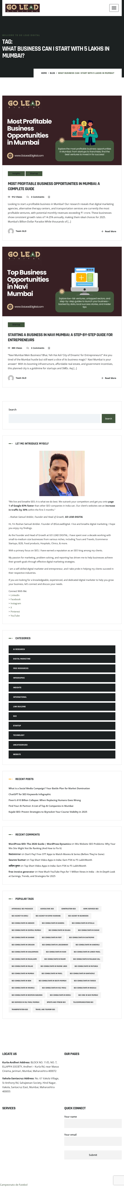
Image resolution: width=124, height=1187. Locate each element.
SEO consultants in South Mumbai (52, 981)
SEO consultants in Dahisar (23, 937)
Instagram (16, 603)
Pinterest (15, 611)
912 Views (17, 196)
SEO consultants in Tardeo (85, 981)
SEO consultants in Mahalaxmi (24, 959)
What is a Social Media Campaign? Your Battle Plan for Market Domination (49, 788)
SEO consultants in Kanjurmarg (25, 952)
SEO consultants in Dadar (88, 930)
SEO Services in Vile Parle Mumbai (25, 1002)
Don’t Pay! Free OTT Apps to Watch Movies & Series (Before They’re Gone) (64, 854)
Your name (70, 1116)
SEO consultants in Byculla (83, 923)
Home (44, 73)
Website (17, 754)
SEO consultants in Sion (21, 981)
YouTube (15, 615)
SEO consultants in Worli (60, 995)
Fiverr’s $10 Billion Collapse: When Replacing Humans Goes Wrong (45, 800)
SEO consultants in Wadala (85, 988)
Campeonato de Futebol (14, 1184)
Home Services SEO (90, 909)
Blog (52, 73)
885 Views (17, 348)
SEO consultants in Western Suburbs (27, 995)
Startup (34, 173)
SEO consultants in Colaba (59, 930)
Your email (70, 1134)
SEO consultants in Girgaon (23, 945)
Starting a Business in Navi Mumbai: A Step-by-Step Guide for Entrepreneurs (60, 337)
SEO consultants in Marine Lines (54, 966)
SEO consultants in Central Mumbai (26, 930)
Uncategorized (20, 745)
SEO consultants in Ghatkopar (81, 937)
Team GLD (20, 231)
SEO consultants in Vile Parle (54, 988)
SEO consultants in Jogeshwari (55, 945)
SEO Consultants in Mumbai (23, 973)
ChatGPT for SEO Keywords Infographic (30, 794)
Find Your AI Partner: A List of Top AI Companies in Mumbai (41, 805)
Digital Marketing (21, 658)
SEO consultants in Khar (56, 952)
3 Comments (37, 196)
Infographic (19, 678)
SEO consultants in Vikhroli (23, 988)
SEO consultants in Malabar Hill (86, 959)
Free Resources (20, 668)
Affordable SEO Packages (22, 909)
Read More (110, 231)
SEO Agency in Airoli (20, 916)
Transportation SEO (20, 1009)
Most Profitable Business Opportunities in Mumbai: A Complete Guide (54, 186)
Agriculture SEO (47, 909)
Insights (16, 173)
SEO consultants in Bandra (53, 923)
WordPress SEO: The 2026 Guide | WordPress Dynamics (40, 843)
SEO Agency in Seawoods (78, 916)
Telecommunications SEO (83, 1002)
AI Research (19, 649)
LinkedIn (15, 595)
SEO (15, 716)
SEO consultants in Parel (52, 973)
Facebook (16, 599)
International (20, 697)
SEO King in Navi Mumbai (88, 995)
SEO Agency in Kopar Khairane (48, 916)
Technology (18, 735)
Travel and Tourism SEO (45, 1009)
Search (12, 409)
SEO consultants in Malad (22, 966)
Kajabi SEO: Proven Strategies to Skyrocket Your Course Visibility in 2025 (48, 811)
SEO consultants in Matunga (86, 966)
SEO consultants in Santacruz (82, 973)
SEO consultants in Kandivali (88, 945)
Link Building (19, 706)
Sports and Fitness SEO (56, 1002)
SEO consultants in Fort (52, 937)
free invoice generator (21, 871)
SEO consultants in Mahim (55, 959)
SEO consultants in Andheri (23, 923)
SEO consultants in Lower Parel (87, 952)
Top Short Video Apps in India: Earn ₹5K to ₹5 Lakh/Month (61, 859)
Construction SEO (68, 909)
